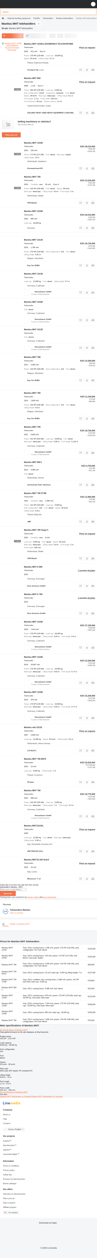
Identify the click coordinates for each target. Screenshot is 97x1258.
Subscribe (8, 893)
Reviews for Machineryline (14, 1179)
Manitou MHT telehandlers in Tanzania (47, 1096)
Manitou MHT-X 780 (33, 594)
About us (6, 1114)
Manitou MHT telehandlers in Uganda (15, 1096)
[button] (93, 4)
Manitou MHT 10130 (33, 240)
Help (5, 1119)
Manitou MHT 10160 (33, 143)
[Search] (93, 11)
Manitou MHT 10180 (33, 211)
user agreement (49, 897)
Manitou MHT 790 (32, 177)
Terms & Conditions (11, 1166)
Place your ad (11, 135)
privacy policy (33, 897)
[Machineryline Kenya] (17, 4)
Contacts (6, 1123)
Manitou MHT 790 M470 (35, 759)
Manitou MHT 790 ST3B (35, 493)
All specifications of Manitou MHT (14, 1030)
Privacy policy (9, 1170)
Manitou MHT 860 (32, 78)
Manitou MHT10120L (34, 826)
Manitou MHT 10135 (33, 329)
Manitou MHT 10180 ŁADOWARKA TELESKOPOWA (48, 44)
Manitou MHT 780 (32, 357)
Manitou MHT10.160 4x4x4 (36, 860)
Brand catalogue (9, 1183)
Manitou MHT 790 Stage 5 (36, 530)
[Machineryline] (3, 18)
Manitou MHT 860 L (33, 462)
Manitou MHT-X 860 (33, 567)
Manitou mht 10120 (33, 727)
